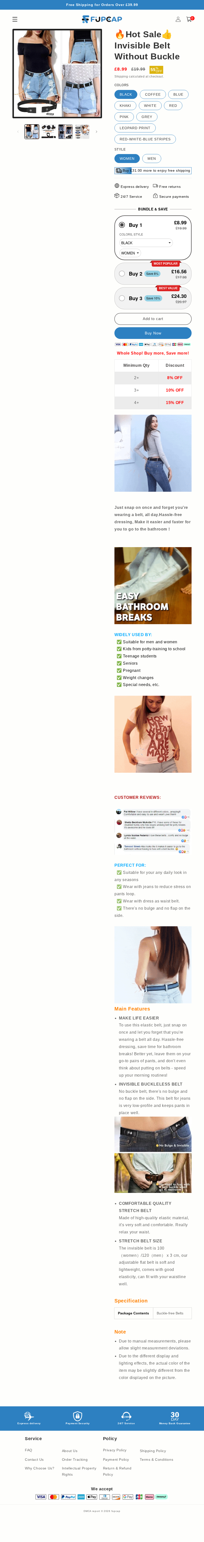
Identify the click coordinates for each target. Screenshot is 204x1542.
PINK (124, 117)
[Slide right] (96, 131)
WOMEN (127, 159)
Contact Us (34, 1459)
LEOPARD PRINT (135, 128)
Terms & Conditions (156, 1459)
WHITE (150, 106)
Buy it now (153, 333)
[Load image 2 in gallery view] (49, 131)
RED (173, 106)
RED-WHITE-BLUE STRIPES (145, 139)
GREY (147, 117)
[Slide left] (17, 131)
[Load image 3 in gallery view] (65, 131)
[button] (153, 225)
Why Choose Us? (39, 1468)
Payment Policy (116, 1459)
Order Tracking (75, 1459)
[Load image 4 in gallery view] (82, 131)
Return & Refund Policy (117, 1471)
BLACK (126, 94)
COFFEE (153, 94)
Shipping (121, 76)
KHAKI (125, 106)
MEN (152, 159)
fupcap (115, 1511)
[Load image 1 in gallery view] (32, 131)
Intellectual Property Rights (79, 1471)
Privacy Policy (115, 1450)
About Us (70, 1451)
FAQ (28, 1450)
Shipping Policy (153, 1451)
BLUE (178, 94)
